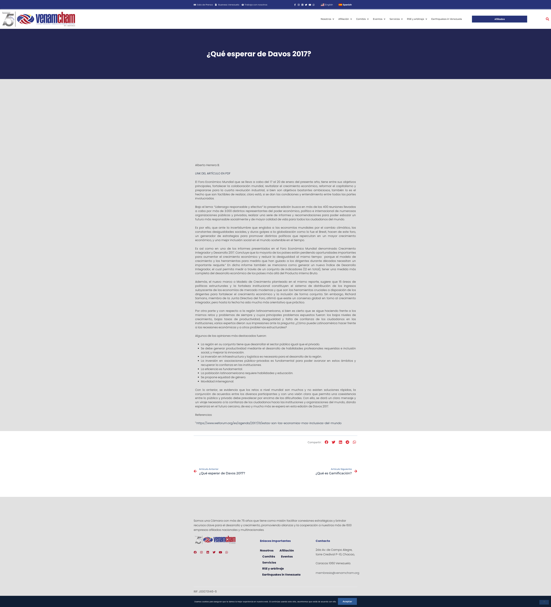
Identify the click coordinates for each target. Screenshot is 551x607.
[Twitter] (306, 4)
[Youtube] (309, 4)
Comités (361, 19)
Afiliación (343, 19)
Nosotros (326, 19)
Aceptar (347, 601)
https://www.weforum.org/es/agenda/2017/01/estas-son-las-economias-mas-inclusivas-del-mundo (269, 423)
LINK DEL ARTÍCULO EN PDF (212, 173)
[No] (544, 602)
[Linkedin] (302, 4)
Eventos (377, 19)
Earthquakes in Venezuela (446, 19)
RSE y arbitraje (415, 19)
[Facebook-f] (294, 4)
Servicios (395, 19)
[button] (547, 19)
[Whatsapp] (313, 4)
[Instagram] (298, 4)
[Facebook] (195, 552)
